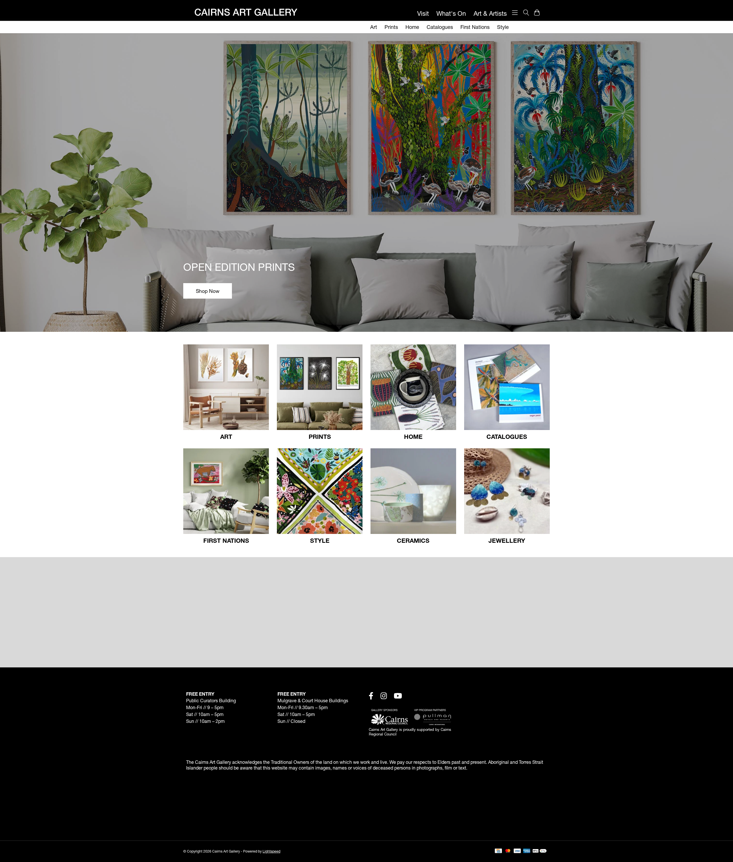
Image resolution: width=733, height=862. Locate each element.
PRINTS (320, 436)
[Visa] (517, 851)
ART (226, 436)
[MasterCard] (508, 851)
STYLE (320, 540)
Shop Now (207, 291)
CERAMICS (413, 540)
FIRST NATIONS (226, 540)
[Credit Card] (498, 851)
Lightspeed (271, 851)
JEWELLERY (506, 540)
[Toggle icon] (526, 12)
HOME (413, 436)
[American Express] (527, 851)
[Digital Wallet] (540, 851)
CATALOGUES (506, 436)
